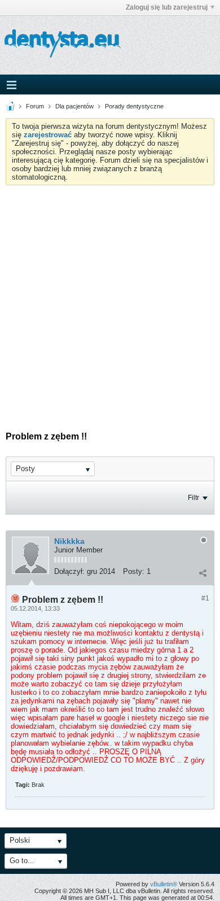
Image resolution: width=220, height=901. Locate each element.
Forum (35, 106)
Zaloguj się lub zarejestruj (167, 7)
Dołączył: (69, 571)
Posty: (133, 571)
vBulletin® (163, 884)
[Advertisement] (110, 301)
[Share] (202, 573)
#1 (205, 598)
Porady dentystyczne (134, 106)
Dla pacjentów (74, 106)
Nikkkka (69, 541)
